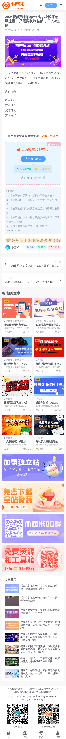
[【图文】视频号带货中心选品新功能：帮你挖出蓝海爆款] (12, 588)
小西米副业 (32, 696)
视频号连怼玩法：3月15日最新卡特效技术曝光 (17, 404)
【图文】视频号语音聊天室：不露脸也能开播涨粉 (40, 599)
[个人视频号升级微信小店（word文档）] (17, 425)
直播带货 (41, 321)
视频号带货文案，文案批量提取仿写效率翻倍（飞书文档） (40, 611)
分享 (31, 247)
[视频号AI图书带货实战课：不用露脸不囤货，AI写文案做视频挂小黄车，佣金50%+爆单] (12, 637)
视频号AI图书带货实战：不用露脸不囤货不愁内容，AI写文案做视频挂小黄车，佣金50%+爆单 (40, 649)
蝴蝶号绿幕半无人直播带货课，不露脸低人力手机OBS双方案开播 (40, 660)
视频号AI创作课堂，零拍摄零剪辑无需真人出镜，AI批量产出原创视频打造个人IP (40, 673)
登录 (52, 5)
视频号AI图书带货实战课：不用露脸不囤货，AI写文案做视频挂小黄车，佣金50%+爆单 (40, 637)
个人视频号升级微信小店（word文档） (16, 443)
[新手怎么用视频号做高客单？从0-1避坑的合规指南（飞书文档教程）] (49, 425)
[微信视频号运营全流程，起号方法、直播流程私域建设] (17, 308)
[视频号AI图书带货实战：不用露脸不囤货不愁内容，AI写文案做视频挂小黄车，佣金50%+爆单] (12, 649)
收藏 (43, 247)
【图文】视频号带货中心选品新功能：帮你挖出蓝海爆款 (38, 587)
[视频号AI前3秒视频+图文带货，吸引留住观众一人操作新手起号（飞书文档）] (12, 625)
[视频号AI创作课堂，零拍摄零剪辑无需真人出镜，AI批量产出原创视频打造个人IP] (12, 673)
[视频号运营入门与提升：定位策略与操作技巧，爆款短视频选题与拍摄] (17, 347)
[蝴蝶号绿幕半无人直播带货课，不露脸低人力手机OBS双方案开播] (12, 661)
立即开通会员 (50, 136)
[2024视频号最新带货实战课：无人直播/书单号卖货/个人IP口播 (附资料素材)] (49, 308)
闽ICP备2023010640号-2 (33, 699)
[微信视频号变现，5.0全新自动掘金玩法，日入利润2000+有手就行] (49, 347)
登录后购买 (34, 158)
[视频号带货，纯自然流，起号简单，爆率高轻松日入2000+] (49, 386)
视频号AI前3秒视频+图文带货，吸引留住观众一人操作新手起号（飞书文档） (40, 625)
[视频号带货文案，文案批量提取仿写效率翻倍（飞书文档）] (12, 613)
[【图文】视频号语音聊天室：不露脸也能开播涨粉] (12, 601)
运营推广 (19, 321)
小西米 (15, 247)
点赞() (55, 247)
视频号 (27, 30)
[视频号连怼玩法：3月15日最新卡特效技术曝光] (17, 386)
